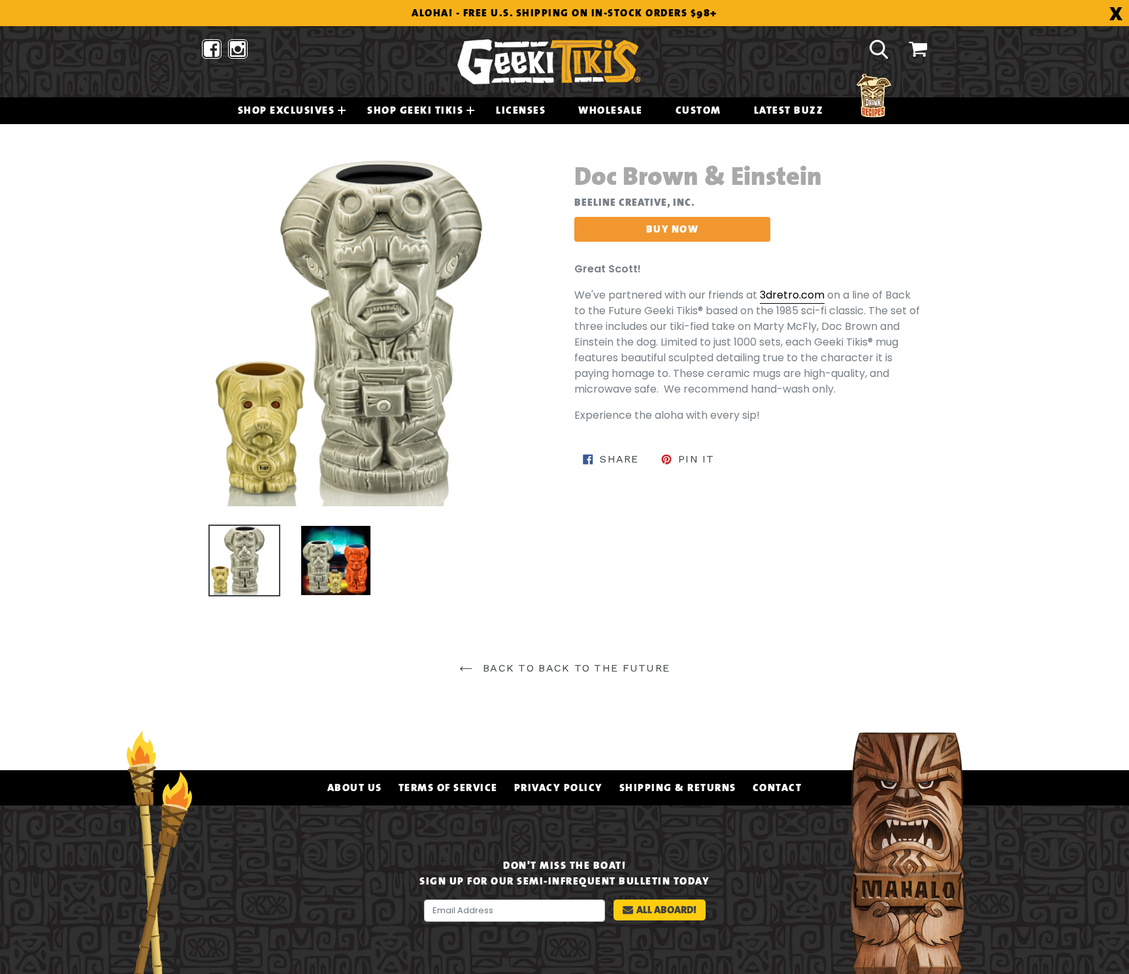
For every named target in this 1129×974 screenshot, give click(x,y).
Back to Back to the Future (574, 668)
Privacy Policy (558, 788)
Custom (698, 110)
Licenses (521, 110)
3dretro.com (792, 294)
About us (354, 788)
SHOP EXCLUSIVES (286, 110)
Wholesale (610, 110)
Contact (777, 788)
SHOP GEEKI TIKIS (415, 110)
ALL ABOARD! (666, 909)
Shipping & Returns (677, 788)
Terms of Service (448, 788)
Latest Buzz (789, 110)
